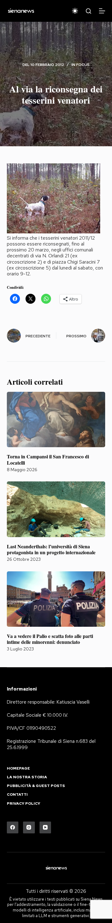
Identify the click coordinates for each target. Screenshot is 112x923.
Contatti (17, 794)
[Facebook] (13, 827)
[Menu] (102, 11)
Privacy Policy (23, 803)
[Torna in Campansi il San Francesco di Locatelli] (56, 419)
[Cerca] (88, 11)
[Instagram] (29, 827)
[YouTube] (45, 827)
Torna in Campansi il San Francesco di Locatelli (48, 459)
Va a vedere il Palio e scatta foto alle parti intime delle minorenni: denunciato (50, 638)
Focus (83, 64)
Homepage (18, 768)
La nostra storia (27, 777)
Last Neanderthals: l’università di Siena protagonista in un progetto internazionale (51, 549)
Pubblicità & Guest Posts (36, 786)
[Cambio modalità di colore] (75, 11)
